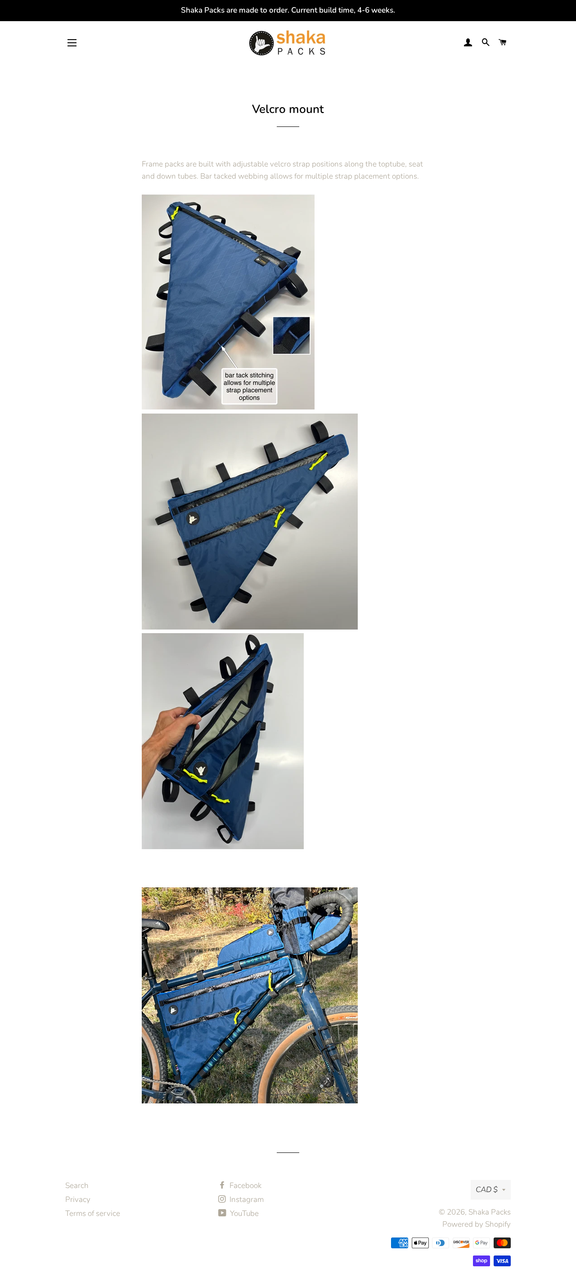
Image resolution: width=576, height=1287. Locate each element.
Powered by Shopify (476, 1224)
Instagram (246, 1199)
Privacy (77, 1199)
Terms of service (92, 1213)
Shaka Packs (489, 1212)
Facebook (244, 1185)
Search (77, 1185)
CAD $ (487, 1189)
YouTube (243, 1213)
